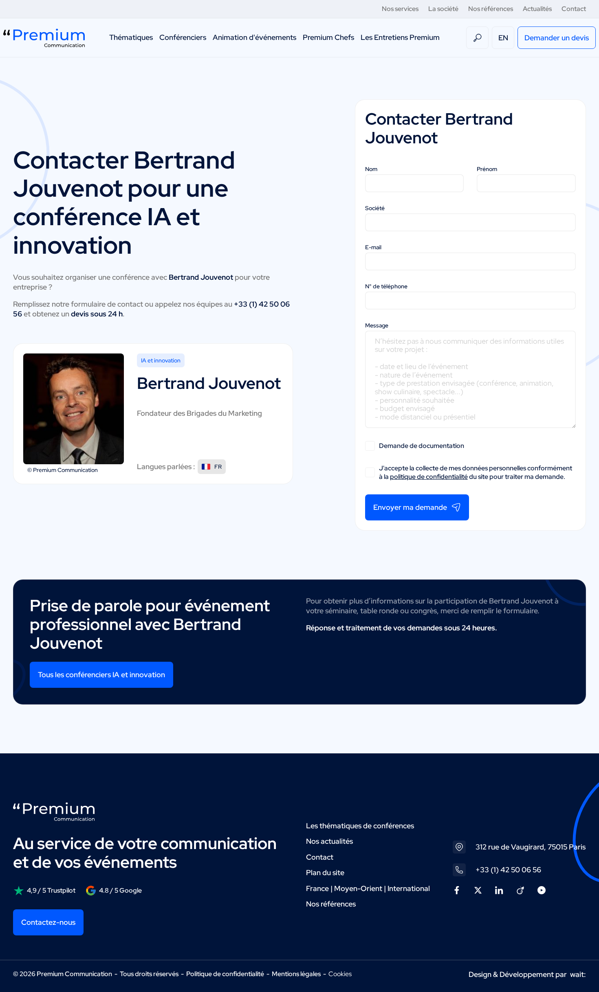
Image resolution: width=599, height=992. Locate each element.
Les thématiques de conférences (360, 825)
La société (443, 8)
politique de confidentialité (429, 476)
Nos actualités (329, 841)
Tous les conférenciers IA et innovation (101, 674)
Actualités (537, 8)
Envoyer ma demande (410, 507)
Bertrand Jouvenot (209, 383)
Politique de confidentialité (225, 974)
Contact (574, 8)
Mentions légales (296, 974)
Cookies (340, 974)
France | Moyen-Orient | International (368, 888)
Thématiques (131, 37)
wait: (578, 974)
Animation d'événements (254, 37)
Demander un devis (556, 37)
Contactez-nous (48, 922)
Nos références (490, 8)
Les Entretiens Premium (400, 37)
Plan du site (325, 872)
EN (503, 37)
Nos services (400, 8)
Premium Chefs (328, 37)
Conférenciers (182, 37)
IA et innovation (161, 360)
